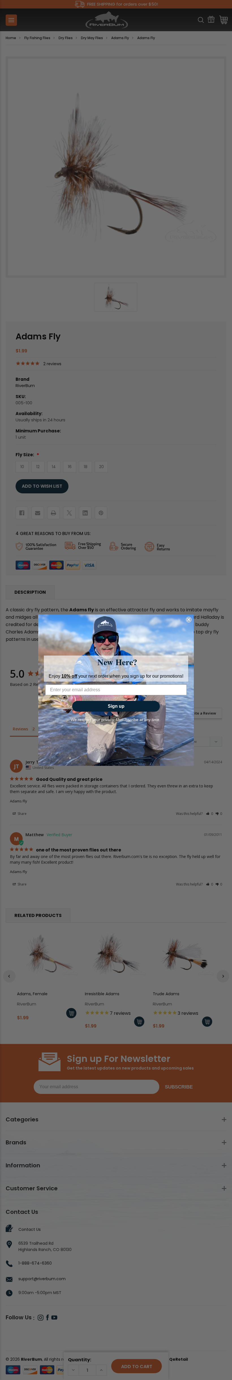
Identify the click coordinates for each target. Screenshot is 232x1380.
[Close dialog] (189, 619)
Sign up (116, 706)
